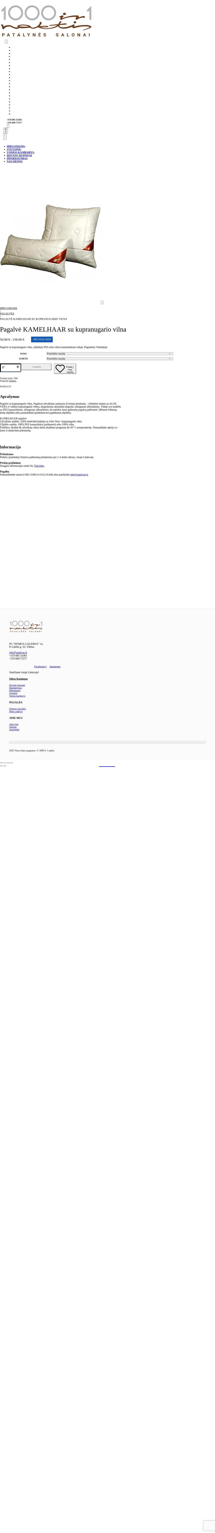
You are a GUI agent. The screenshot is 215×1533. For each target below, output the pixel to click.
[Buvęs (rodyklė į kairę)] (1, 765)
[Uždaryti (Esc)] (11, 762)
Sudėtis (23, 359)
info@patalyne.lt (79, 474)
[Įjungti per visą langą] (4, 762)
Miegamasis (8, 308)
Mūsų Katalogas (18, 678)
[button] (102, 302)
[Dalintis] (8, 762)
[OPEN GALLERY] (50, 302)
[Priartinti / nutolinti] (1, 762)
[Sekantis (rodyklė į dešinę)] (4, 765)
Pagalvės (7, 313)
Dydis (23, 354)
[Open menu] (6, 41)
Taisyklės (39, 465)
